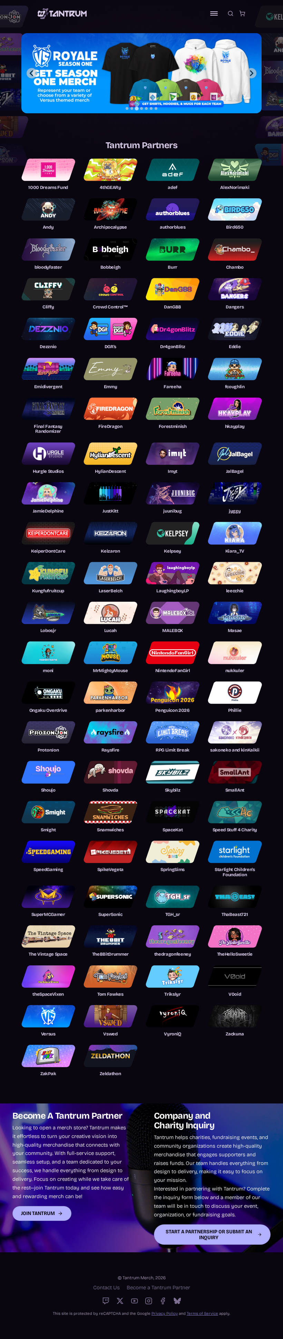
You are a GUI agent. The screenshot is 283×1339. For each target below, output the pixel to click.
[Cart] (242, 13)
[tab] (127, 108)
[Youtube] (134, 1300)
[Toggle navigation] (214, 13)
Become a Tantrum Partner (158, 1287)
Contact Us (106, 1287)
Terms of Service (202, 1313)
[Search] (230, 13)
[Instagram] (148, 1300)
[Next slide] (251, 73)
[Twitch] (105, 1300)
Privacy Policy (165, 1313)
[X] (120, 1300)
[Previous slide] (32, 73)
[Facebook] (162, 1300)
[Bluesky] (177, 1300)
